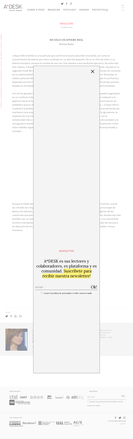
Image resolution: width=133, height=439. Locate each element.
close (92, 71)
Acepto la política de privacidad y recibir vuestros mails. (68, 293)
